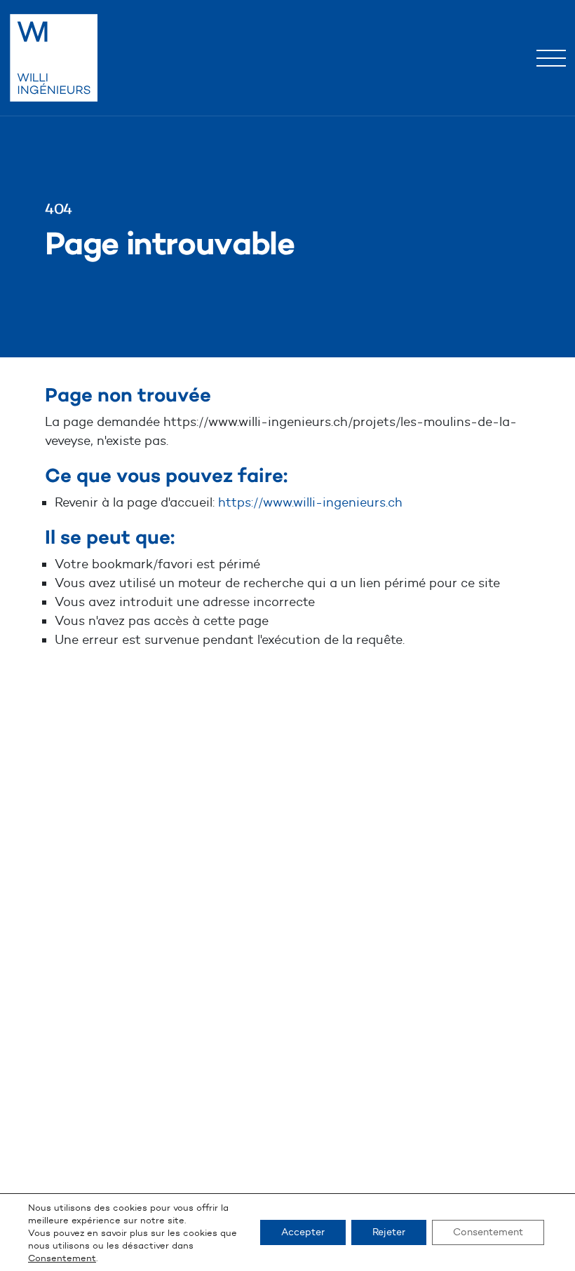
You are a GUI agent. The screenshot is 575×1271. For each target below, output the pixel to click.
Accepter (303, 1232)
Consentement (62, 1257)
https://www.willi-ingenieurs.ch (310, 502)
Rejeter (388, 1232)
